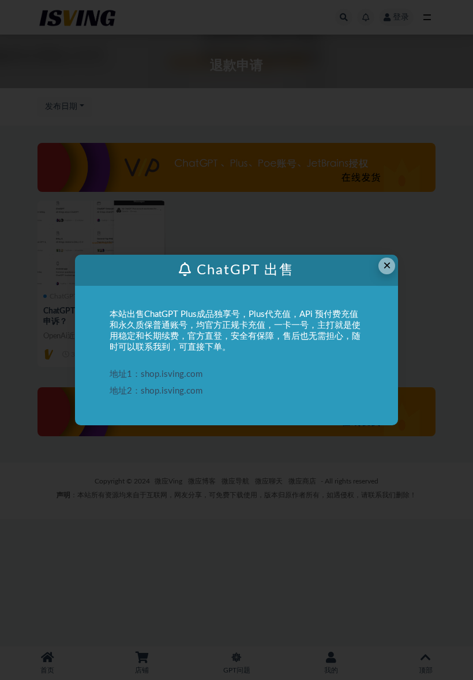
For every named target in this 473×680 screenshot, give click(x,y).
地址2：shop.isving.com (156, 391)
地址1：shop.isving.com (156, 374)
